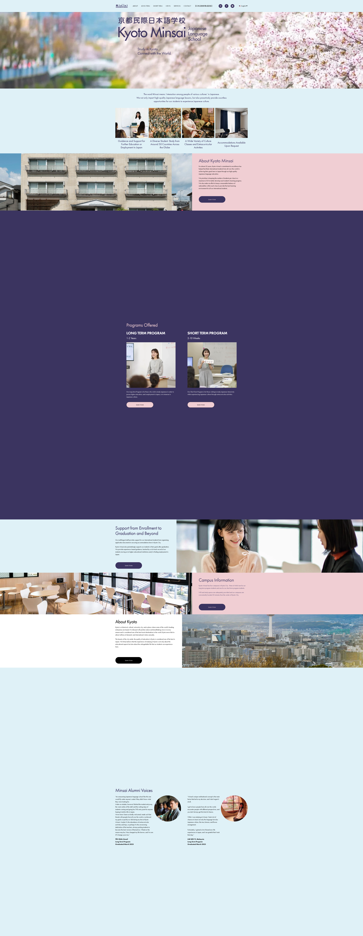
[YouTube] (232, 6)
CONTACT (187, 6)
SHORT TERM (157, 6)
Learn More (212, 199)
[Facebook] (226, 6)
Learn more (140, 405)
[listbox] (243, 6)
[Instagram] (220, 6)
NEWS (168, 6)
